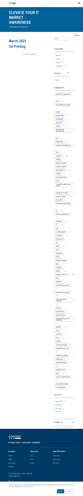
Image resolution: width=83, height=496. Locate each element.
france (58, 159)
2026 (57, 152)
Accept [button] (60, 491)
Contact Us (11, 466)
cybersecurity (61, 232)
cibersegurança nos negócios (63, 319)
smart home (60, 115)
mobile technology (62, 214)
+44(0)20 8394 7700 (14, 476)
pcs (57, 338)
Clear (68, 72)
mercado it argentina (63, 94)
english (60, 62)
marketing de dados (62, 285)
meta (57, 246)
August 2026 (60, 401)
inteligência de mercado (61, 300)
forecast (59, 221)
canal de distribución (63, 377)
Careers (10, 459)
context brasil (61, 196)
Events (32, 463)
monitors (59, 253)
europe (58, 327)
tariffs (58, 174)
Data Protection (56, 459)
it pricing (59, 235)
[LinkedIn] (9, 481)
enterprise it (60, 170)
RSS (78, 35)
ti (56, 366)
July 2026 (59, 405)
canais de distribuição (63, 145)
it (56, 225)
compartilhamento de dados (63, 185)
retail (58, 271)
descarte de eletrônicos (60, 130)
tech (57, 181)
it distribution (60, 387)
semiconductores (62, 384)
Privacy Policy (29, 486)
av (57, 242)
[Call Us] (13, 481)
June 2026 (59, 408)
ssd (57, 101)
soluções (59, 200)
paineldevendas (61, 260)
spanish (60, 55)
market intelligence (63, 292)
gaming (58, 341)
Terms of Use (56, 463)
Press (32, 459)
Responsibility (11, 463)
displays (59, 122)
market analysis (61, 274)
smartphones (60, 315)
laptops (59, 334)
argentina (59, 142)
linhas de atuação (62, 193)
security (59, 282)
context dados (61, 166)
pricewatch (60, 239)
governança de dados (63, 203)
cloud (58, 126)
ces (57, 278)
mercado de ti (60, 370)
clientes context (62, 345)
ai (56, 210)
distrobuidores (61, 177)
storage (59, 267)
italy (57, 330)
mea (57, 264)
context (59, 156)
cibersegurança (61, 362)
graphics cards (61, 163)
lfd (57, 228)
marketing (59, 359)
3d (56, 138)
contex (58, 308)
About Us (10, 455)
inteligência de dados (63, 105)
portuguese (61, 66)
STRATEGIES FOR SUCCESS (18, 27)
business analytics (62, 348)
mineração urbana (62, 355)
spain (58, 257)
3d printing (59, 119)
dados (58, 112)
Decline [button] (69, 491)
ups (57, 250)
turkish (59, 59)
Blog (31, 455)
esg (57, 373)
